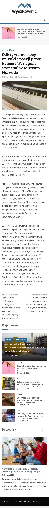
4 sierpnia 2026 (24, 405)
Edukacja (9, 340)
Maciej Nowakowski (25, 77)
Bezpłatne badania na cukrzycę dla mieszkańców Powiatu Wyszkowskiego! (31, 31)
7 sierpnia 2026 (24, 373)
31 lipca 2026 (23, 421)
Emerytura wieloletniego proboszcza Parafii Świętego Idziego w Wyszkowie (30, 400)
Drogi (18, 378)
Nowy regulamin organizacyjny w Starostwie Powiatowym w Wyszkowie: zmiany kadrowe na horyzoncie (36, 304)
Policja (19, 410)
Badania (20, 362)
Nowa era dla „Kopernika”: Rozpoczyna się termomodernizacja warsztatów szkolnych (24, 347)
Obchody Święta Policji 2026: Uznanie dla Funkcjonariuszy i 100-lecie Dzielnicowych (30, 416)
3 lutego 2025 (9, 475)
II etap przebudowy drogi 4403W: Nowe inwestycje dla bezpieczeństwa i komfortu (30, 384)
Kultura (5, 50)
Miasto (12, 50)
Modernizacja (21, 340)
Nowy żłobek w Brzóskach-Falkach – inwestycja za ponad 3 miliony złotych (21, 470)
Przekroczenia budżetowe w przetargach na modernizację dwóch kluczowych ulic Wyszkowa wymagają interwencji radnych (11, 308)
